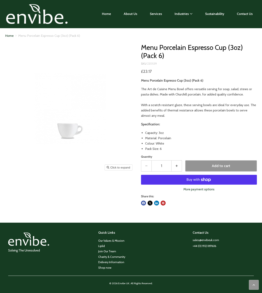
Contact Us (245, 14)
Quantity (146, 156)
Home (106, 14)
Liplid (101, 246)
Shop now (104, 267)
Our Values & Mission (111, 240)
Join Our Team (107, 251)
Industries (182, 14)
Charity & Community (111, 257)
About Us (130, 14)
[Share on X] (150, 203)
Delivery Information (111, 262)
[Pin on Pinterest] (163, 203)
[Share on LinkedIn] (156, 203)
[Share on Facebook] (143, 203)
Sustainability (214, 14)
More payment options (199, 189)
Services (156, 14)
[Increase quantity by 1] (177, 166)
